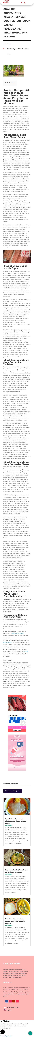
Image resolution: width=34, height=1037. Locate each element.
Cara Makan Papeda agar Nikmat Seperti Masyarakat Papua (15, 821)
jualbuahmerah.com (18, 633)
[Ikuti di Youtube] (13, 1001)
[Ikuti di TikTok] (17, 1001)
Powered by (6, 1036)
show (13, 82)
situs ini (25, 651)
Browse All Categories (12, 791)
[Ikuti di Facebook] (6, 1001)
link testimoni (7, 642)
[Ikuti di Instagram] (10, 1001)
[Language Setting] (30, 1033)
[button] (17, 1031)
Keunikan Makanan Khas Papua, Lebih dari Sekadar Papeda (15, 921)
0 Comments (7, 44)
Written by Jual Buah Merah (18, 49)
